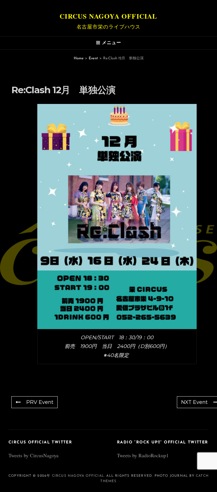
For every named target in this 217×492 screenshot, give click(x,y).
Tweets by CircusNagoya (33, 455)
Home (79, 58)
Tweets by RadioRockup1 (143, 455)
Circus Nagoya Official (108, 16)
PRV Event (39, 402)
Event (93, 58)
